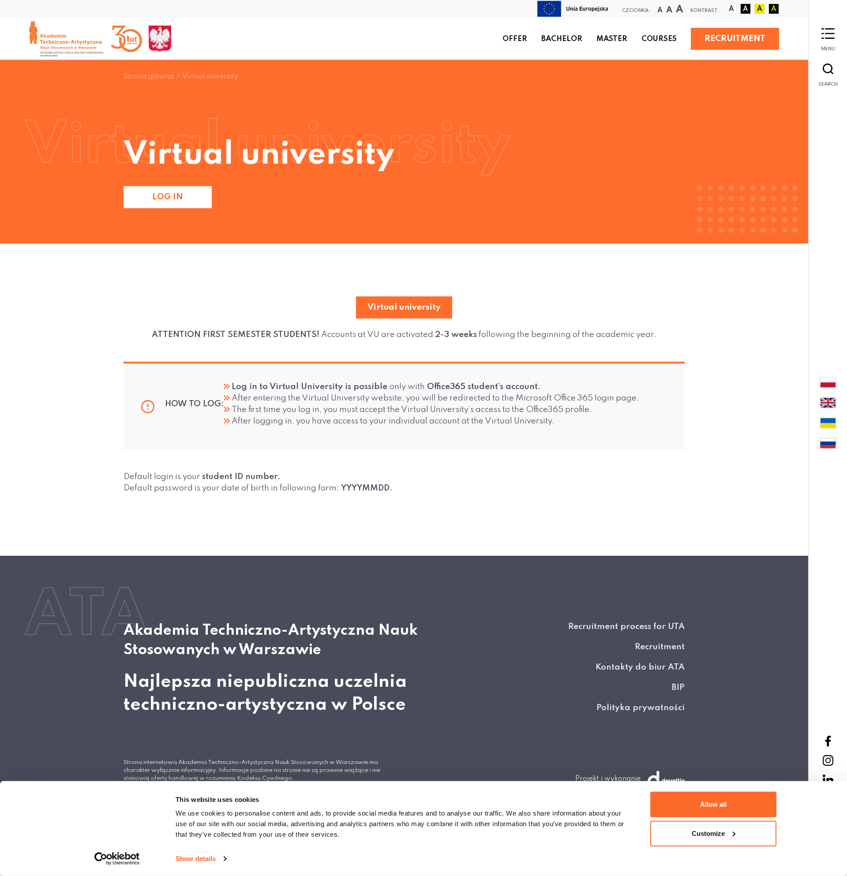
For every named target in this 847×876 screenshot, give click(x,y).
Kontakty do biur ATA (640, 667)
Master (611, 39)
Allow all (713, 804)
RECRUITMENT (735, 38)
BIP (678, 687)
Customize (708, 833)
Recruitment (660, 647)
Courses (659, 39)
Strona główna (149, 76)
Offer (514, 39)
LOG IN (167, 197)
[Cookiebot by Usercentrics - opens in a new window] (117, 858)
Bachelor (561, 39)
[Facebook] (828, 741)
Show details (196, 858)
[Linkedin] (828, 780)
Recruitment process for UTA (626, 626)
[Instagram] (828, 760)
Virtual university (210, 76)
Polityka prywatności (640, 708)
